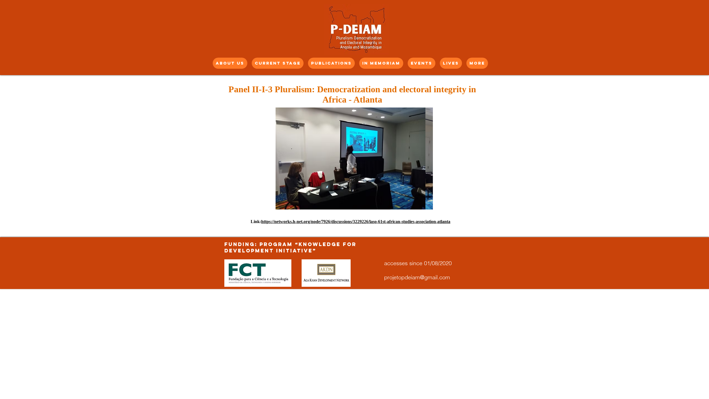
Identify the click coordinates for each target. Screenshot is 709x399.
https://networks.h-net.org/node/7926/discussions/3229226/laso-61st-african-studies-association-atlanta (355, 221)
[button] (354, 158)
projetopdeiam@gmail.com (417, 277)
